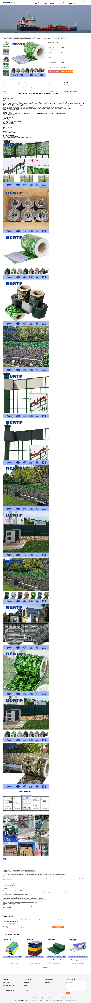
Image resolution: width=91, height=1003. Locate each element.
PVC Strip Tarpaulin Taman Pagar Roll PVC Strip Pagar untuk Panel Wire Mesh (36, 34)
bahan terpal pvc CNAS (44, 909)
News (43, 997)
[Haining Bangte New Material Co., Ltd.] (10, 2)
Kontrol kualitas (52, 2)
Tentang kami (37, 2)
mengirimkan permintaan (58, 927)
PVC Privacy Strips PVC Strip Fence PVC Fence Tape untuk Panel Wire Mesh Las (78, 960)
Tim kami (26, 990)
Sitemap (51, 997)
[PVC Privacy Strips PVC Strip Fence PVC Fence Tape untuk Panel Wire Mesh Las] (78, 947)
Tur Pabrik (45, 2)
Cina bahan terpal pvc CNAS (21, 1000)
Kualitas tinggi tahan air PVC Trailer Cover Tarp (34, 960)
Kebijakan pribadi (62, 997)
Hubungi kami (62, 2)
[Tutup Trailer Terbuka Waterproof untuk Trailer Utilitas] (12, 947)
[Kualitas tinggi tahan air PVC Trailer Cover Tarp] (34, 947)
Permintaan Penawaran (72, 2)
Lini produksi (47, 982)
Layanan (25, 987)
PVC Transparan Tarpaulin (8, 990)
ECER (74, 1000)
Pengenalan (26, 982)
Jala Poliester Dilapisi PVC (8, 985)
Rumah (25, 2)
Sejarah (25, 985)
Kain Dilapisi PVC (6, 987)
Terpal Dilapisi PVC (7, 982)
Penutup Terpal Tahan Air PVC (30, 909)
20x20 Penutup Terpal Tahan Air (14, 909)
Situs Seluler (73, 997)
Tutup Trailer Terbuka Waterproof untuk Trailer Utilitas (12, 960)
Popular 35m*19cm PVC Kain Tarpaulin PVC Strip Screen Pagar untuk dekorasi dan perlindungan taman (56, 960)
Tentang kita (34, 997)
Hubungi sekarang (68, 71)
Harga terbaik (55, 71)
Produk (31, 2)
